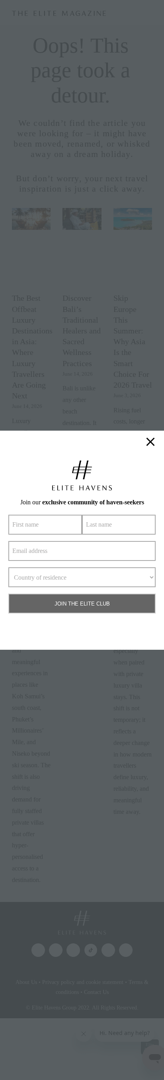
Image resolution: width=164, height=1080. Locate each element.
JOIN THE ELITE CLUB (82, 604)
